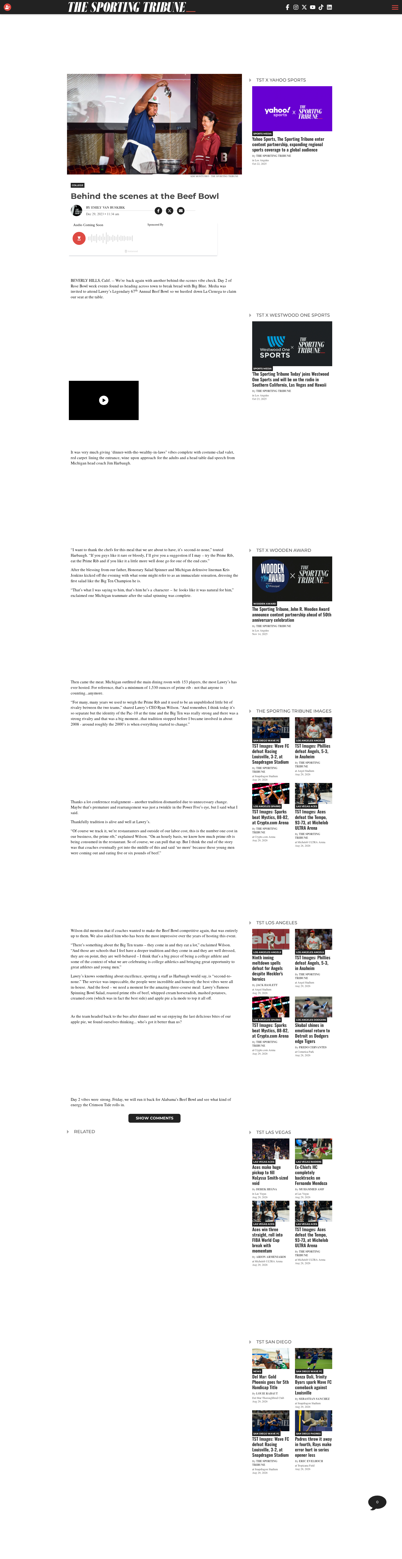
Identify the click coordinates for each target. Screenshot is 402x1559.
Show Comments (154, 1118)
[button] (394, 7)
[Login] (8, 7)
